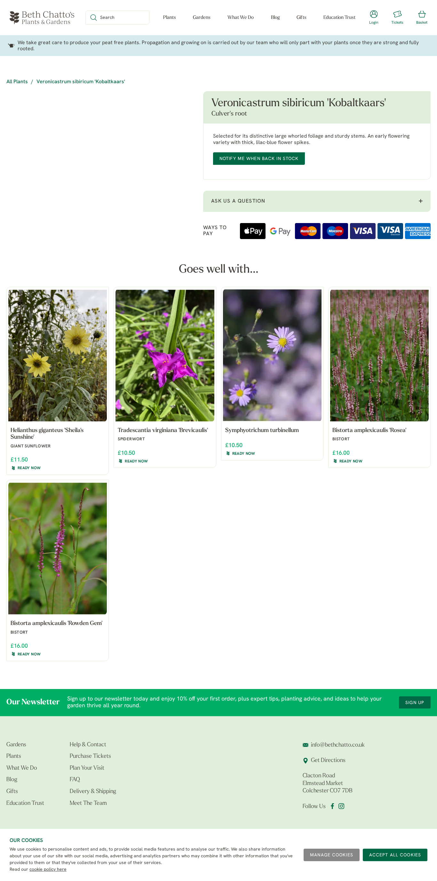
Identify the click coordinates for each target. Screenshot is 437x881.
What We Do (240, 17)
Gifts (301, 17)
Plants (169, 17)
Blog (275, 17)
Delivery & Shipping (93, 792)
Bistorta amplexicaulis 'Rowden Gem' (56, 624)
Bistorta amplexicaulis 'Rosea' (369, 431)
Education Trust (339, 17)
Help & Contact (88, 745)
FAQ (75, 780)
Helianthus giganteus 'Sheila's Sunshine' (47, 434)
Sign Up (414, 703)
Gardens (202, 17)
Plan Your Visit (87, 768)
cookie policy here (48, 869)
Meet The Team (88, 803)
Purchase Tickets (90, 756)
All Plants (17, 81)
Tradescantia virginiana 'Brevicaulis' (163, 431)
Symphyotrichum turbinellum (262, 431)
